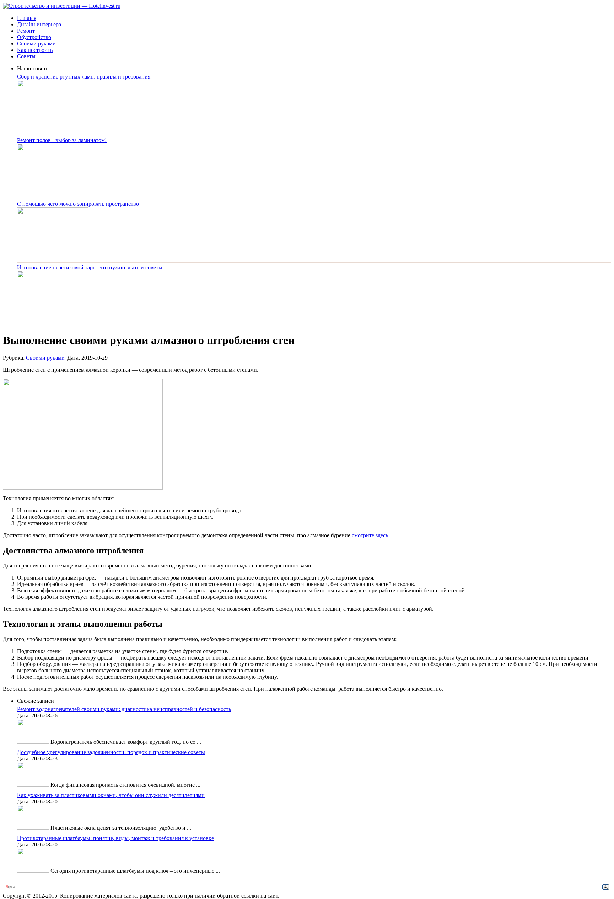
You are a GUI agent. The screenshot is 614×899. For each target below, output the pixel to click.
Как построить (35, 50)
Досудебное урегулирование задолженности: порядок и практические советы (111, 752)
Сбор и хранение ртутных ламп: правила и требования (83, 77)
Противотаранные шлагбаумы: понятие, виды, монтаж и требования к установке (115, 838)
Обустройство (34, 37)
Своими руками (36, 44)
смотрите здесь (370, 535)
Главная (26, 18)
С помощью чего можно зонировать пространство (78, 204)
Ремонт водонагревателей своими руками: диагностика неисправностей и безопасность (124, 709)
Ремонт (26, 31)
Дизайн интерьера (39, 24)
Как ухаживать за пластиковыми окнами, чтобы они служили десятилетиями (111, 795)
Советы (26, 56)
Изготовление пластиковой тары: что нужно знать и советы (89, 267)
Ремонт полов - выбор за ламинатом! (62, 140)
